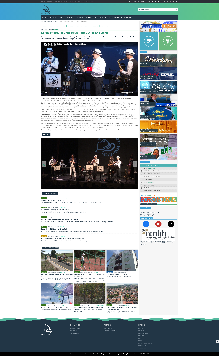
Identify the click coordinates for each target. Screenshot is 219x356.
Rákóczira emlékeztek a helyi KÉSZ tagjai (60, 219)
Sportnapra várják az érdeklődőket (55, 307)
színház (95, 26)
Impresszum (73, 330)
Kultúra (88, 17)
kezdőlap (44, 22)
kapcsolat (174, 1)
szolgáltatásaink (153, 1)
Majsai (102, 26)
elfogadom (144, 354)
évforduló (70, 26)
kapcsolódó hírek (50, 193)
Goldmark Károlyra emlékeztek (55, 210)
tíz (64, 26)
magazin (144, 52)
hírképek (46, 134)
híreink (136, 1)
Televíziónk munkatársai (110, 330)
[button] (44, 164)
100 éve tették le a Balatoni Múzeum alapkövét (62, 239)
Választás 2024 (142, 345)
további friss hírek (50, 248)
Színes (95, 17)
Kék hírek (79, 17)
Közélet (45, 17)
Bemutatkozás (108, 328)
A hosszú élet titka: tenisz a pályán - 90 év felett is (89, 275)
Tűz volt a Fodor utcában (117, 274)
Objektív (151, 182)
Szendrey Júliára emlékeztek (54, 229)
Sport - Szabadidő (67, 17)
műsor (142, 1)
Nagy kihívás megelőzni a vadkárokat (88, 307)
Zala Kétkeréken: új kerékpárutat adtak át (57, 275)
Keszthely (56, 29)
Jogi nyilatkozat (74, 333)
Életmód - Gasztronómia (109, 17)
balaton (87, 26)
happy (44, 26)
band (58, 26)
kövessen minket (146, 218)
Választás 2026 (126, 17)
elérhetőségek (146, 208)
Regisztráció (50, 1)
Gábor (109, 26)
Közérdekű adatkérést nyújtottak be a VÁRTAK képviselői (122, 308)
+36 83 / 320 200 (73, 1)
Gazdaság (54, 17)
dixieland (51, 26)
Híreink (50, 22)
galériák (165, 1)
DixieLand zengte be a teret (54, 200)
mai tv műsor (145, 162)
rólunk (128, 1)
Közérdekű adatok (75, 328)
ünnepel (79, 26)
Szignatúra (151, 168)
